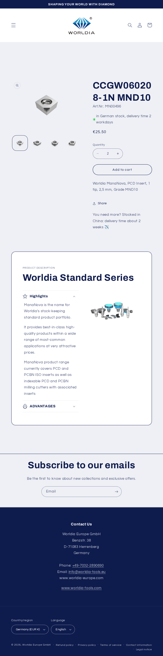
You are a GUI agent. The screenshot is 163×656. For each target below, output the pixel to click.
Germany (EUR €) (28, 629)
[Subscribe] (116, 491)
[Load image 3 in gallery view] (54, 143)
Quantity (99, 144)
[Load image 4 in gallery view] (72, 143)
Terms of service (111, 645)
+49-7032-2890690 (88, 565)
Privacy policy (87, 645)
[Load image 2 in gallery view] (37, 143)
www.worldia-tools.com (81, 588)
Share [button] (102, 203)
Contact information (139, 645)
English (61, 629)
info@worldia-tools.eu (87, 572)
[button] (13, 25)
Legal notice (144, 649)
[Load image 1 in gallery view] (20, 143)
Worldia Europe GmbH (36, 645)
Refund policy (65, 645)
